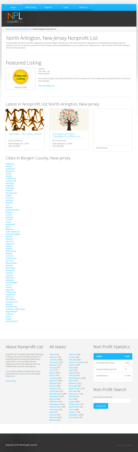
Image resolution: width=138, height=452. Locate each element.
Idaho (71, 370)
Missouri (52, 386)
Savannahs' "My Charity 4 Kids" (24, 134)
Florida (71, 365)
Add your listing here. (46, 86)
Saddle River (10, 295)
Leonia (8, 316)
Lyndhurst (9, 275)
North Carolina (74, 389)
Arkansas (52, 357)
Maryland (53, 381)
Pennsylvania (54, 404)
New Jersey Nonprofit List (22, 29)
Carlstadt (9, 273)
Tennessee (53, 410)
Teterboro (10, 314)
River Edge (10, 183)
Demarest (9, 217)
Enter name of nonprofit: (103, 397)
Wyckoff (9, 237)
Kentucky (72, 375)
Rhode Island (74, 404)
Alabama (72, 354)
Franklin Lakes (11, 258)
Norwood (9, 198)
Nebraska (72, 391)
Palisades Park (11, 193)
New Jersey (73, 394)
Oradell (8, 195)
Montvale (9, 203)
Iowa (51, 370)
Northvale (9, 200)
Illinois (52, 373)
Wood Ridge (10, 268)
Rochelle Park (11, 181)
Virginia (72, 412)
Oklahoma (53, 402)
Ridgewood (10, 244)
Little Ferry (10, 297)
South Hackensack (12, 232)
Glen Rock (9, 241)
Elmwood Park (11, 263)
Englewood (10, 164)
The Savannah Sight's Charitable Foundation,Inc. (66, 135)
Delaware (53, 365)
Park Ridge (10, 188)
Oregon (72, 402)
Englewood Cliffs (12, 210)
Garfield (9, 166)
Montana (52, 389)
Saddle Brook (11, 178)
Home (8, 29)
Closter (8, 222)
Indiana (72, 373)
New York (53, 399)
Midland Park (11, 251)
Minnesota (73, 383)
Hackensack (10, 169)
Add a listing (127, 445)
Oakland (9, 249)
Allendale (9, 266)
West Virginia (74, 417)
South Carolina (55, 407)
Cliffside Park (11, 292)
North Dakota (54, 391)
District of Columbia (76, 362)
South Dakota (74, 407)
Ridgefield (10, 186)
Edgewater (10, 290)
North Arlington (12, 283)
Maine (71, 381)
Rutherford (10, 278)
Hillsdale (9, 208)
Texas (71, 410)
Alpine (8, 227)
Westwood (10, 171)
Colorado (72, 360)
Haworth (9, 304)
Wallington (10, 280)
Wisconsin (53, 417)
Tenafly (8, 174)
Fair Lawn (9, 261)
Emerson (9, 212)
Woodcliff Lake (11, 307)
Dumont (9, 215)
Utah (51, 412)
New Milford (10, 299)
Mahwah (9, 253)
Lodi (7, 205)
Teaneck (9, 176)
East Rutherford (12, 321)
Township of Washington (15, 309)
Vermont (52, 415)
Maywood (9, 229)
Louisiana (53, 378)
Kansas (52, 375)
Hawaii (71, 368)
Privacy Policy (11, 381)
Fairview (9, 287)
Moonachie (10, 270)
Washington (73, 415)
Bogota (8, 319)
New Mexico (54, 396)
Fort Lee (9, 285)
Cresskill (9, 220)
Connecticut (53, 362)
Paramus (9, 191)
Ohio (71, 399)
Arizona (72, 357)
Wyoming (53, 420)
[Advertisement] (113, 126)
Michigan (52, 383)
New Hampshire (55, 394)
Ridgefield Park (11, 312)
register (22, 374)
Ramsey (9, 246)
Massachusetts (74, 378)
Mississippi (73, 386)
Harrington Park (12, 302)
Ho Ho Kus (9, 256)
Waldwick (9, 239)
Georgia (52, 368)
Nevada (72, 396)
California (53, 360)
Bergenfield (10, 224)
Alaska (51, 354)
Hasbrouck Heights (13, 234)
